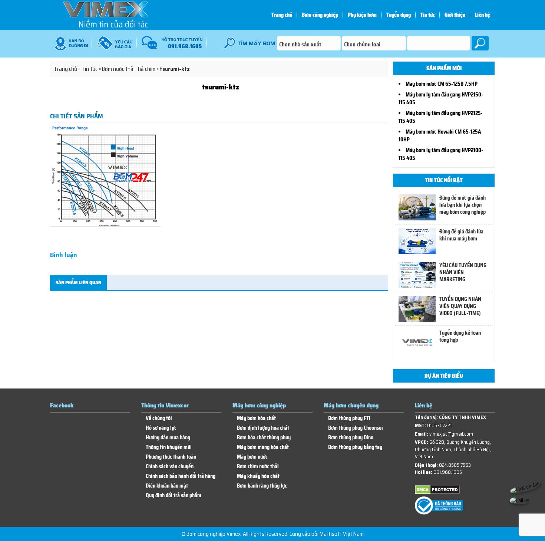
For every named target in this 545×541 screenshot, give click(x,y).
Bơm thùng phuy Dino (350, 438)
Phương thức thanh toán (171, 457)
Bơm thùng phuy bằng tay (355, 447)
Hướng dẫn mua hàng (168, 438)
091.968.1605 (447, 472)
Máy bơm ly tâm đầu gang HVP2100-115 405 (441, 154)
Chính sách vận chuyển (170, 466)
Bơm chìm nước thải (258, 466)
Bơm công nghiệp (320, 15)
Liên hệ (482, 15)
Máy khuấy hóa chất (258, 476)
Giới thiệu (455, 15)
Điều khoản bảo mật (167, 486)
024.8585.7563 (455, 465)
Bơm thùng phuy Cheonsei (355, 428)
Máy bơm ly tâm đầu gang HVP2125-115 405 (441, 117)
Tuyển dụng (398, 15)
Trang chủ (281, 15)
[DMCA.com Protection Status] (437, 492)
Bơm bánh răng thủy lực (262, 486)
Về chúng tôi (159, 418)
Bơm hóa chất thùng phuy (264, 438)
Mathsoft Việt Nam (342, 533)
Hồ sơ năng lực (161, 428)
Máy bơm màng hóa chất (263, 447)
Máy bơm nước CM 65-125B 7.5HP (442, 84)
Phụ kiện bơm (362, 15)
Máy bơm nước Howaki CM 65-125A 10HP (440, 136)
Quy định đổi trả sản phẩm (173, 495)
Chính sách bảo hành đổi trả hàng (180, 476)
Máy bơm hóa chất (256, 418)
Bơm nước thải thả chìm (128, 69)
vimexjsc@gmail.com (451, 434)
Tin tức (427, 15)
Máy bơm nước (252, 457)
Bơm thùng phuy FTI (349, 418)
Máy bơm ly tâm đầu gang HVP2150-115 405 (441, 98)
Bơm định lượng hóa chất (263, 428)
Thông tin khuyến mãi (169, 447)
